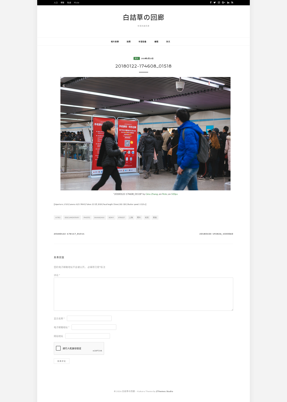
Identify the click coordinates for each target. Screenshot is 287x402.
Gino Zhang (152, 194)
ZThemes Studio (164, 391)
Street (121, 217)
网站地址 (58, 336)
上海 (131, 217)
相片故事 (115, 41)
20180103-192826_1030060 (216, 234)
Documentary (72, 217)
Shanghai (99, 217)
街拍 (155, 217)
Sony (111, 217)
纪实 (147, 217)
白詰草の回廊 (143, 17)
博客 (63, 2)
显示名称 (59, 318)
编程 (156, 41)
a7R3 (57, 217)
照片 (137, 58)
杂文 (168, 41)
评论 (57, 275)
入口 (56, 2)
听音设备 (142, 41)
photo (87, 217)
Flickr (77, 2)
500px (174, 194)
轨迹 (69, 2)
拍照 (129, 41)
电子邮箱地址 (61, 327)
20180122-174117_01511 (69, 234)
